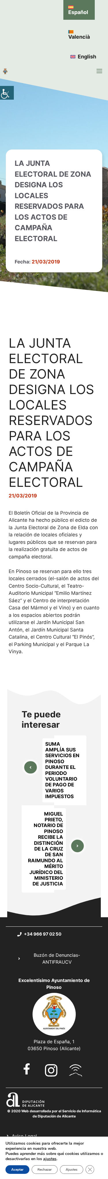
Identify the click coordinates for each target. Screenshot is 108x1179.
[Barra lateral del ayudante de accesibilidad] (7, 93)
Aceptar (17, 1169)
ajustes (49, 1159)
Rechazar (44, 1169)
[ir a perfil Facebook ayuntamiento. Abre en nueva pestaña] (26, 1068)
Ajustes (71, 1169)
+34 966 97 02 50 (42, 934)
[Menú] (99, 71)
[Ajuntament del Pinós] (5, 71)
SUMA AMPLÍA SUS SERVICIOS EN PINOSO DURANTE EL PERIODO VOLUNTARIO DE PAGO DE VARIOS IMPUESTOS (62, 770)
